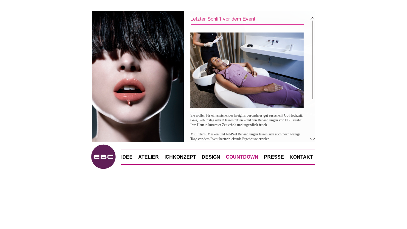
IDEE (127, 157)
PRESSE (274, 157)
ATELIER (148, 157)
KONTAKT (301, 157)
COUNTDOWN (242, 157)
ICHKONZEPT (180, 157)
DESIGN (211, 157)
